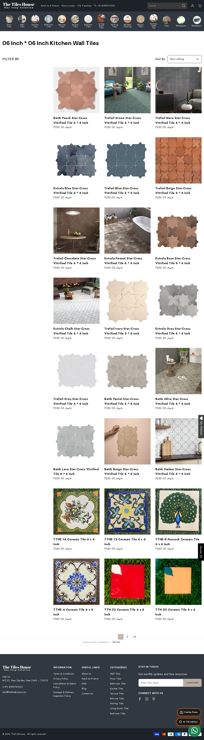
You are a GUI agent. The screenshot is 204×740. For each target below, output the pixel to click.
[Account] (192, 5)
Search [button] (152, 5)
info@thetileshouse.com (14, 692)
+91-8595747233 (106, 5)
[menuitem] (50, 5)
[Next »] (134, 637)
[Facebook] (140, 699)
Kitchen (116, 642)
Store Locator (68, 5)
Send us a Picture (50, 5)
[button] (199, 5)
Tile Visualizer (84, 5)
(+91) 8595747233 (12, 686)
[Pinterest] (153, 699)
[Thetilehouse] (18, 6)
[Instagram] (147, 699)
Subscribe (192, 682)
